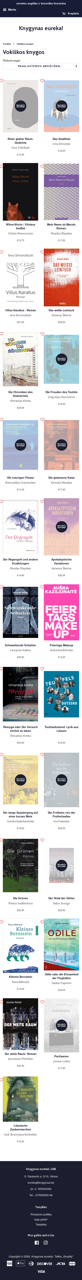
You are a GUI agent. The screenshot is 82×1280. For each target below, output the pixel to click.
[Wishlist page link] (20, 9)
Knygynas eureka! (41, 28)
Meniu (11, 9)
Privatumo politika (41, 1214)
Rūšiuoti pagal (11, 60)
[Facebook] (37, 1243)
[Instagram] (45, 1243)
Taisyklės (41, 1224)
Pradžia (7, 43)
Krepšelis (73, 13)
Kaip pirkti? (41, 1219)
